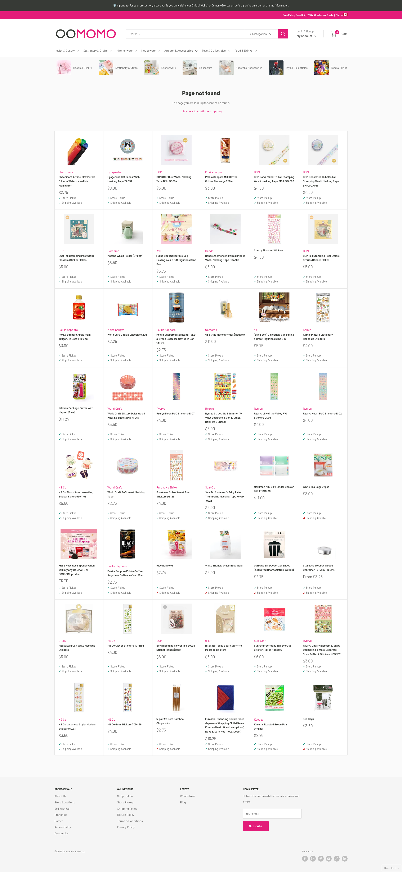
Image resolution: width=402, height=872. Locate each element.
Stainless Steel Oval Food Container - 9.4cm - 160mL (319, 567)
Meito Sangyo (115, 329)
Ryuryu (160, 408)
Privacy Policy (126, 827)
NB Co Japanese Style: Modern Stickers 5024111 (77, 726)
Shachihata (66, 172)
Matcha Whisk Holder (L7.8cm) (125, 255)
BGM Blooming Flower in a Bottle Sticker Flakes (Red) (175, 647)
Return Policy (125, 814)
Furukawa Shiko (166, 487)
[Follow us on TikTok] (337, 859)
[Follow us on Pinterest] (321, 859)
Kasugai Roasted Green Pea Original (270, 726)
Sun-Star (259, 640)
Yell (158, 251)
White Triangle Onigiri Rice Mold (223, 565)
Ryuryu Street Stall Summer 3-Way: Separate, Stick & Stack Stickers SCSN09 (223, 417)
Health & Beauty (64, 50)
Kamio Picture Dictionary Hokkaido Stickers (318, 336)
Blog (183, 802)
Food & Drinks (243, 50)
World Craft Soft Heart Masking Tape (125, 494)
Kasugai (259, 719)
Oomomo (113, 251)
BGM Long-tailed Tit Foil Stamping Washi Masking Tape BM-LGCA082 (274, 179)
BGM (159, 172)
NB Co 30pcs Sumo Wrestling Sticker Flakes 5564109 (76, 494)
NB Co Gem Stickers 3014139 (124, 724)
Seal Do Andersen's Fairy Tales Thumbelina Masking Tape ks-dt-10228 (224, 496)
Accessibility (62, 827)
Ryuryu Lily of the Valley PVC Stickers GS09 (271, 415)
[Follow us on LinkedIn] (345, 859)
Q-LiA (62, 640)
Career (58, 821)
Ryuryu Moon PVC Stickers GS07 (175, 413)
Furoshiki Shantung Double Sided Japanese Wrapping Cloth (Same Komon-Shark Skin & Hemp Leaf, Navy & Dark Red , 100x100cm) (224, 725)
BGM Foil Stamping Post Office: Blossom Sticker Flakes (77, 258)
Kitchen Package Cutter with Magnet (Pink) (76, 410)
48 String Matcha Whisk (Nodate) (225, 334)
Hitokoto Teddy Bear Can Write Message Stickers (223, 647)
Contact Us (61, 833)
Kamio (307, 329)
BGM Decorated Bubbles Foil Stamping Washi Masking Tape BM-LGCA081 (321, 181)
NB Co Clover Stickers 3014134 (125, 645)
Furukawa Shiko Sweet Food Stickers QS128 (173, 494)
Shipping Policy (127, 808)
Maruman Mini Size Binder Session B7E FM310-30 (274, 489)
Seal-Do (210, 487)
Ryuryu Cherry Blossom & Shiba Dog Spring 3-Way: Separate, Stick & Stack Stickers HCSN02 (322, 650)
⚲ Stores (338, 15)
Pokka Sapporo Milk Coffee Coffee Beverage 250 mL (221, 179)
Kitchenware (124, 50)
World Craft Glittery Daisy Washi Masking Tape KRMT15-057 (126, 415)
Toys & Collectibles (214, 50)
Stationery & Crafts (95, 50)
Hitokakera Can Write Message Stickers (77, 647)
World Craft (114, 408)
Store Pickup (125, 802)
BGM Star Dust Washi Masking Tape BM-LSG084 (173, 179)
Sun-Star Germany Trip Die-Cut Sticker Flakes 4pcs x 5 (272, 647)
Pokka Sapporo (214, 172)
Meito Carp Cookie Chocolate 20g (127, 334)
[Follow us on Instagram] (313, 859)
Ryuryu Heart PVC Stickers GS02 (322, 413)
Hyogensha (114, 172)
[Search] (283, 33)
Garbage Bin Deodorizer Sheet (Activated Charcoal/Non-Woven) (274, 567)
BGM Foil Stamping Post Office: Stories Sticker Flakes (321, 258)
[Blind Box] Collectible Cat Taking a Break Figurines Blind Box (274, 336)
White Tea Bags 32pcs (316, 486)
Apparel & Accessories (178, 50)
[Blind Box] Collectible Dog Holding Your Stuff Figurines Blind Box (176, 260)
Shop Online (125, 796)
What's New (187, 796)
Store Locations (64, 802)
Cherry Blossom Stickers (268, 250)
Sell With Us (62, 808)
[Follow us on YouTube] (329, 859)
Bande (209, 251)
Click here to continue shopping (201, 111)
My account (305, 36)
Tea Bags (308, 719)
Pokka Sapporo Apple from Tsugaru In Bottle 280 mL (75, 336)
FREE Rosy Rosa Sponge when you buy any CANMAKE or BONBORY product (77, 569)
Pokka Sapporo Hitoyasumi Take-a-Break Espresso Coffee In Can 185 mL (176, 339)
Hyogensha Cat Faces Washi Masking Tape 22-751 (123, 179)
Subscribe (255, 826)
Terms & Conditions (130, 821)
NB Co (63, 487)
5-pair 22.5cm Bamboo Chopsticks (170, 721)
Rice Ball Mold (164, 565)
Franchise (60, 814)
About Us (60, 796)
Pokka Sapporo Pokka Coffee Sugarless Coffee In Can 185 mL (126, 573)
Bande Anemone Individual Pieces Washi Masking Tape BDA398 (225, 258)
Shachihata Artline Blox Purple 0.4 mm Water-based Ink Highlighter (77, 181)
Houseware (148, 50)
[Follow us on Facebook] (305, 859)
